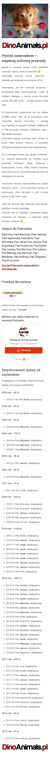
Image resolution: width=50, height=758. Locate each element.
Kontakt (22, 309)
